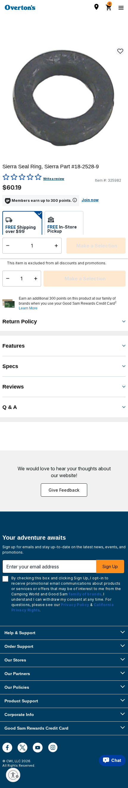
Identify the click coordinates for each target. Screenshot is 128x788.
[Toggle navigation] (120, 7)
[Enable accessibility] (13, 775)
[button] (71, 303)
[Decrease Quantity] (6, 278)
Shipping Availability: (26, 254)
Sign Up (110, 566)
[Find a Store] (96, 7)
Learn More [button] (28, 308)
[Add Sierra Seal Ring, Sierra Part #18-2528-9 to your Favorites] (119, 51)
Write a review (53, 178)
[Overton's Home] (20, 7)
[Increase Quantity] (37, 278)
